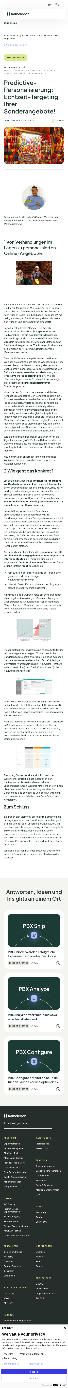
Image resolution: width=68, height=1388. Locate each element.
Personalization (11, 1221)
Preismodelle (42, 1143)
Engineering (42, 1222)
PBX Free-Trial (11, 1153)
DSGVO (39, 1284)
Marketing (41, 1212)
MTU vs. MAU (42, 1148)
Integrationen (10, 1186)
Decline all (34, 1378)
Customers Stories (13, 1252)
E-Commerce (42, 1175)
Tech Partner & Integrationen (18, 1320)
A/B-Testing (10, 1204)
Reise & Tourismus (45, 1185)
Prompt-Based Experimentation (12, 1210)
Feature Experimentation (16, 1226)
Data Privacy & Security (15, 1172)
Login (48, 4)
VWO (6, 1298)
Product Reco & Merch (15, 1163)
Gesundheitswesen (45, 1166)
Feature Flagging (12, 1216)
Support (40, 1266)
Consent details (10, 1363)
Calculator (9, 1271)
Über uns (40, 1252)
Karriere (40, 1256)
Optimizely (9, 1293)
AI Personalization (12, 1182)
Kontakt (39, 1261)
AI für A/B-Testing (12, 1231)
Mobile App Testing (13, 1158)
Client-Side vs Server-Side (17, 1235)
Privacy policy (35, 1363)
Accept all (34, 1371)
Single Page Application (15, 1177)
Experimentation (12, 1143)
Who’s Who (9, 1276)
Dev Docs (9, 1261)
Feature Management (14, 1148)
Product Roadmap (12, 1266)
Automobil (41, 1180)
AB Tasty (8, 1303)
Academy (8, 1256)
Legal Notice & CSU (45, 1293)
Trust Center (42, 1288)
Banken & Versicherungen (48, 1171)
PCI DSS (40, 1298)
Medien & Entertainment (47, 1190)
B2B (38, 1194)
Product (40, 1217)
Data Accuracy (11, 1167)
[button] (59, 3)
